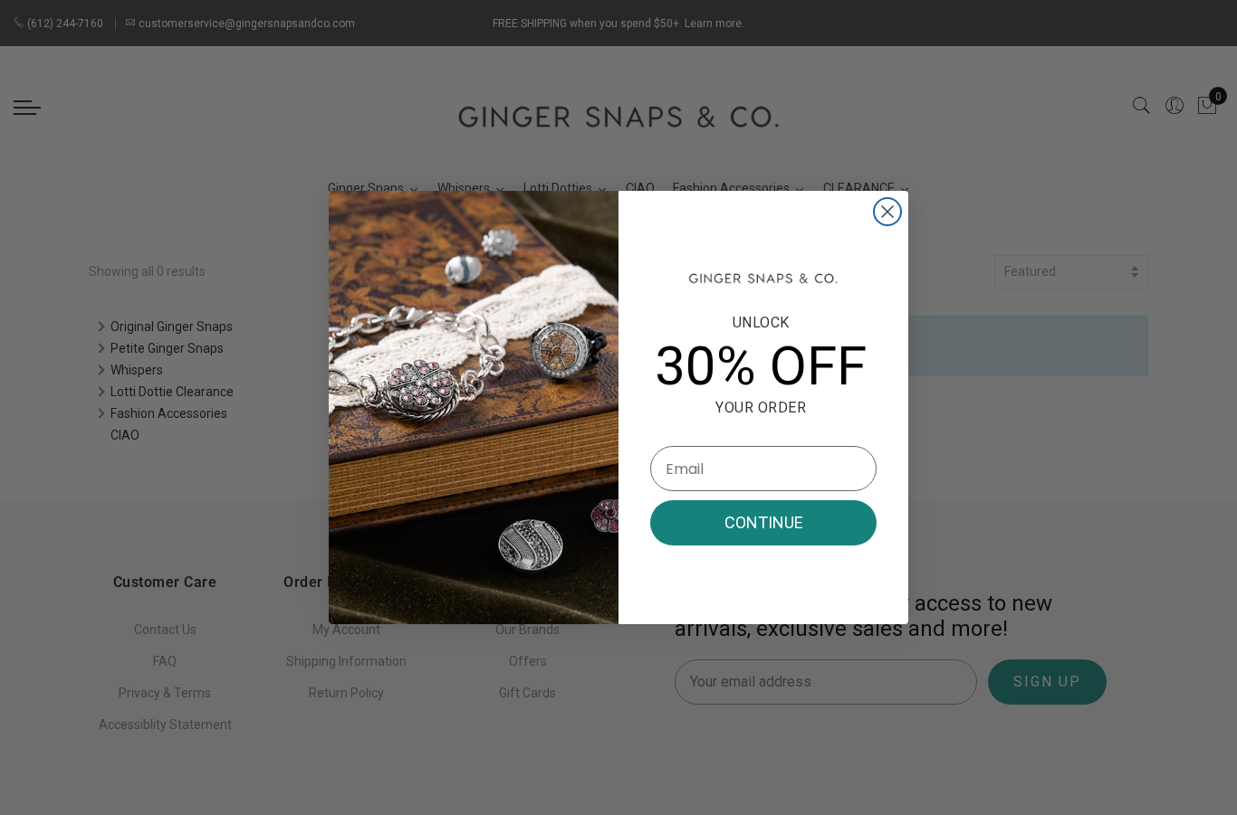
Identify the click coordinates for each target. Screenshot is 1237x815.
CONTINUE (763, 522)
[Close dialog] (887, 211)
